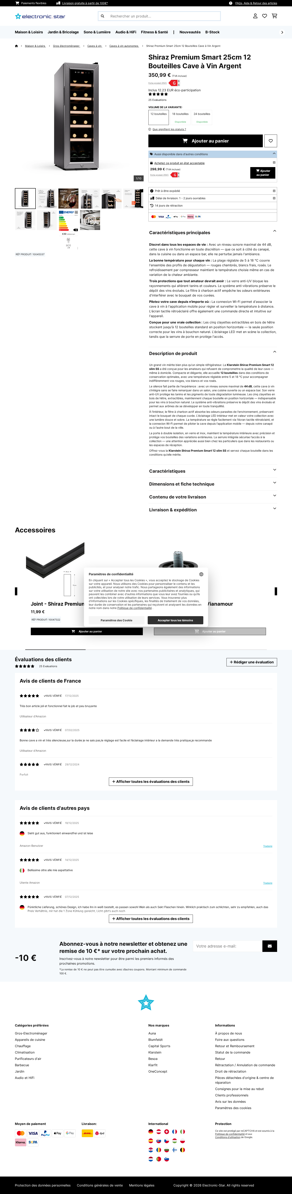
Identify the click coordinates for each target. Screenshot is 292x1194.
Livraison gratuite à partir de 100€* (85, 3)
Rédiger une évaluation (253, 662)
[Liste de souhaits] (264, 16)
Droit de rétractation (230, 1071)
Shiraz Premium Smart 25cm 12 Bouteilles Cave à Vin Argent (183, 45)
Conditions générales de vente (100, 1185)
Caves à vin (94, 45)
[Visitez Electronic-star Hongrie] (174, 1140)
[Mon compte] (255, 16)
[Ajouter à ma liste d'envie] (270, 141)
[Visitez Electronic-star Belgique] (182, 1150)
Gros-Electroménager (31, 1033)
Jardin (19, 1071)
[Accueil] (20, 45)
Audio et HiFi (24, 1078)
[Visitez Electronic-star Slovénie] (166, 1159)
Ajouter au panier (210, 140)
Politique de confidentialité (230, 1134)
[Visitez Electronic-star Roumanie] (158, 1150)
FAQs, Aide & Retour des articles (256, 3)
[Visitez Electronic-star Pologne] (182, 1140)
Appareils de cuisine (30, 1040)
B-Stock (212, 32)
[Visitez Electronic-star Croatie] (150, 1150)
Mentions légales (141, 1185)
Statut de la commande (232, 1052)
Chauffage (23, 1046)
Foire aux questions (229, 1040)
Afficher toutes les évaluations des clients (152, 781)
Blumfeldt (155, 1040)
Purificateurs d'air (28, 1059)
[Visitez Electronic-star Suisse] (166, 1131)
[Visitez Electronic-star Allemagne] (150, 1131)
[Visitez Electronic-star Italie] (182, 1131)
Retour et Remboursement (234, 1046)
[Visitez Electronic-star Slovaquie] (158, 1140)
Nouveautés (190, 32)
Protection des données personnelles (43, 1185)
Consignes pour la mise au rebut (239, 1089)
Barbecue (22, 1065)
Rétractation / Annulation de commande (245, 1065)
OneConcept (157, 1071)
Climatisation (25, 1052)
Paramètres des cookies (233, 1108)
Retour (220, 1059)
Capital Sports (159, 1046)
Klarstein (154, 1052)
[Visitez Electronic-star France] (174, 1131)
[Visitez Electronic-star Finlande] (174, 1150)
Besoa (153, 1059)
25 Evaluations (157, 99)
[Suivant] (282, 32)
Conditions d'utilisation (227, 1137)
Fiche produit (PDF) (157, 83)
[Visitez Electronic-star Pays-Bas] (150, 1159)
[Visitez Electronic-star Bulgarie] (166, 1150)
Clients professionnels (231, 1095)
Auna (152, 1033)
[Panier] (274, 16)
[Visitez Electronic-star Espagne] (150, 1140)
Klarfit (153, 1065)
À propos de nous (228, 1033)
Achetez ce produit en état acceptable (179, 163)
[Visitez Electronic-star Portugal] (158, 1159)
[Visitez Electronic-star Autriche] (158, 1131)
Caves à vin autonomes (124, 45)
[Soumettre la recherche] (102, 16)
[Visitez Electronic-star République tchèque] (166, 1140)
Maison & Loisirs (35, 45)
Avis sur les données (230, 1102)
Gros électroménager (66, 45)
